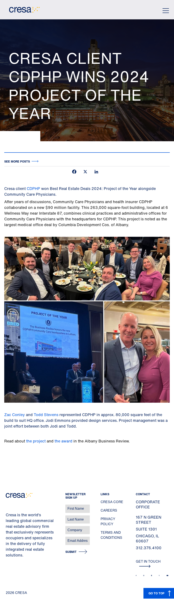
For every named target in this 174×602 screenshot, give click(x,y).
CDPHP (33, 188)
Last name (8, 517)
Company (7, 528)
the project (36, 441)
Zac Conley (14, 414)
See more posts (17, 161)
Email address (10, 538)
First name (8, 506)
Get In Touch (148, 561)
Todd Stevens (46, 414)
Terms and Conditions (111, 535)
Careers (109, 510)
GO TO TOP (156, 593)
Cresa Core (112, 501)
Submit (71, 552)
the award (64, 441)
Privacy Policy (108, 521)
